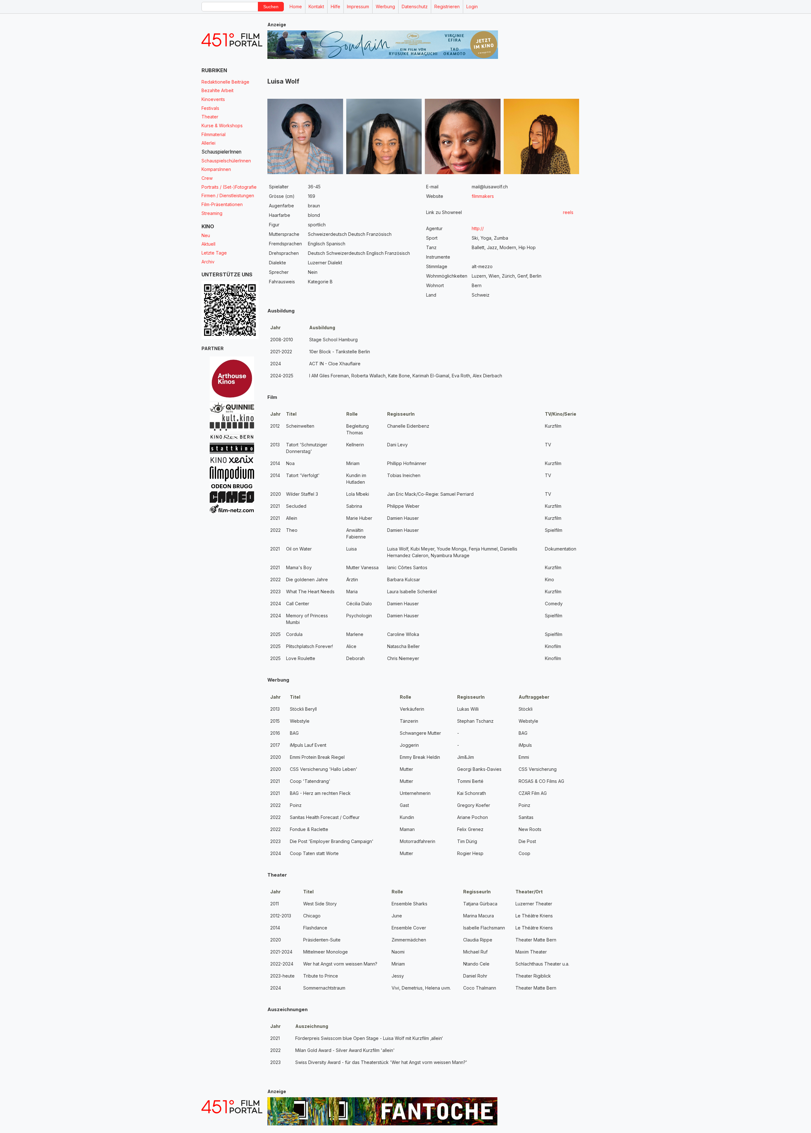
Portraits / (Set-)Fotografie (229, 187)
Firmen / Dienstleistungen (227, 195)
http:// (478, 228)
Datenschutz (415, 6)
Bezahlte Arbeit (217, 90)
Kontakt (316, 6)
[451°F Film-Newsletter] (231, 40)
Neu (205, 235)
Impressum (358, 6)
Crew (207, 178)
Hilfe (335, 6)
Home (296, 6)
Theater (209, 116)
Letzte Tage (214, 252)
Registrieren (447, 6)
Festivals (210, 108)
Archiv (207, 261)
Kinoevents (213, 99)
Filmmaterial (213, 134)
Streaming (211, 213)
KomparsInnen (216, 169)
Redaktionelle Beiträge (225, 82)
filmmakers (483, 196)
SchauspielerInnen (221, 152)
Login (472, 6)
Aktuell (208, 244)
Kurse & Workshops (222, 125)
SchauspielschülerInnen (226, 160)
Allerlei (208, 143)
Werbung (385, 6)
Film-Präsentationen (222, 204)
